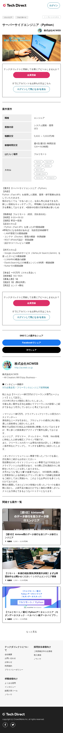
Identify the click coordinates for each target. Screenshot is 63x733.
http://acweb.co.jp (24, 367)
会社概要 (8, 654)
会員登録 (31, 75)
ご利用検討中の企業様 (43, 651)
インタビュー (10, 687)
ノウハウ (37, 659)
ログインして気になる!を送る (31, 89)
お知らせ (8, 662)
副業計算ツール (11, 690)
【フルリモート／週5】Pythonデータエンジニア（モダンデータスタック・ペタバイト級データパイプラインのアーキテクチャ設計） (31, 615)
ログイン (53, 5)
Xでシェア (31, 350)
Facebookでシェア (31, 342)
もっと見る (31, 631)
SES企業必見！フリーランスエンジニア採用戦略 (25, 387)
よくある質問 (10, 683)
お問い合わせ (10, 658)
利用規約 (8, 666)
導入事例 (37, 655)
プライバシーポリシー (14, 669)
